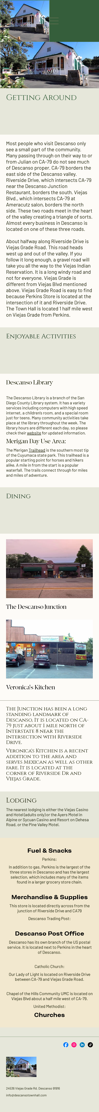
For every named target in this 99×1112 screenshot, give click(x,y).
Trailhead (37, 449)
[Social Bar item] (65, 1044)
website (34, 432)
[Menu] (54, 21)
